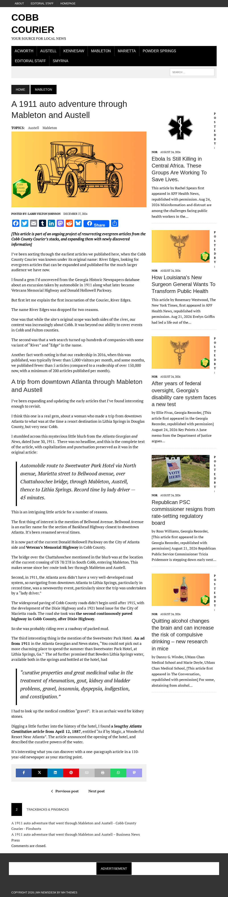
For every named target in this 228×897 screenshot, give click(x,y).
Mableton (101, 51)
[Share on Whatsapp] (118, 773)
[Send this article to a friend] (87, 773)
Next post (96, 791)
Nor (154, 152)
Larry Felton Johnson (44, 213)
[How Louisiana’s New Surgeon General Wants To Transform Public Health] (181, 259)
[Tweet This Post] (39, 773)
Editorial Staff (42, 3)
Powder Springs (159, 51)
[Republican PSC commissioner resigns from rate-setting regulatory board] (181, 484)
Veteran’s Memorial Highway (52, 547)
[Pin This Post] (71, 773)
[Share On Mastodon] (134, 773)
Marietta (127, 51)
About (19, 3)
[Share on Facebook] (24, 773)
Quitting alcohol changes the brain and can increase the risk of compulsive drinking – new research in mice (183, 635)
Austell (48, 51)
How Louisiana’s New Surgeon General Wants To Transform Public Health (183, 284)
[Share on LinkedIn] (55, 773)
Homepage (67, 3)
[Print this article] (102, 773)
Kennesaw (73, 51)
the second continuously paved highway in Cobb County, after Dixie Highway (71, 616)
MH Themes (69, 892)
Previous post (67, 791)
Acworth (24, 51)
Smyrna (60, 61)
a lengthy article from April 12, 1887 (76, 729)
